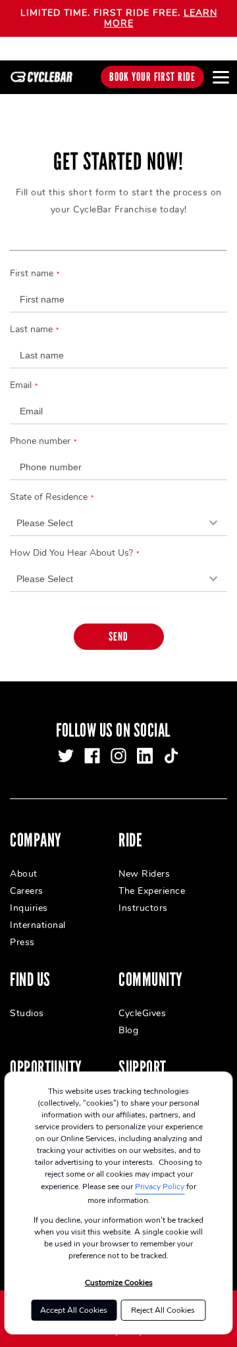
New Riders (144, 874)
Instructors (143, 908)
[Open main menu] (220, 77)
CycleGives (142, 1013)
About (24, 874)
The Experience (151, 891)
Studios (27, 1013)
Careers (26, 891)
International (38, 925)
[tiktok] (171, 756)
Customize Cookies (119, 1282)
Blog (128, 1030)
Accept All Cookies (73, 1310)
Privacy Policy (159, 1186)
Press (22, 942)
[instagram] (118, 756)
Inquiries (29, 908)
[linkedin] (145, 756)
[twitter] (66, 756)
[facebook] (92, 756)
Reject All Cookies (163, 1310)
